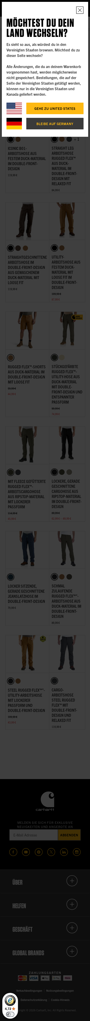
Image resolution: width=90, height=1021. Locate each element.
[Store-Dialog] (80, 10)
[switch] (10, 1014)
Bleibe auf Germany (54, 124)
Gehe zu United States (54, 108)
